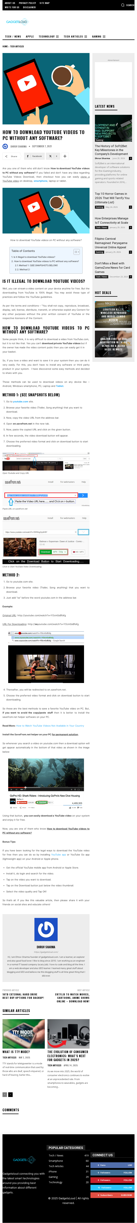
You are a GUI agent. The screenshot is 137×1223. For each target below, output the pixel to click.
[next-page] (10, 1094)
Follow (128, 1172)
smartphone (40, 180)
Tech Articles (17, 46)
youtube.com (20, 401)
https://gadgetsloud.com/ (46, 952)
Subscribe (126, 1195)
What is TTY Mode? (16, 1052)
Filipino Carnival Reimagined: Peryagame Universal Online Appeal (111, 243)
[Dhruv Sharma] (6, 146)
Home (5, 46)
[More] (65, 156)
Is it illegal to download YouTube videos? (34, 257)
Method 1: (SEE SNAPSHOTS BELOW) (38, 265)
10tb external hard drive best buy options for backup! (23, 996)
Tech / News (101, 227)
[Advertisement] (113, 80)
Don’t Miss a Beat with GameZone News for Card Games (112, 268)
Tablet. (60, 386)
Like (130, 1165)
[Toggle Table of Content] (75, 252)
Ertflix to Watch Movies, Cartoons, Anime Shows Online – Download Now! (72, 997)
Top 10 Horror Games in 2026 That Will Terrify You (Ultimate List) (112, 198)
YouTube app (58, 854)
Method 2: (25, 269)
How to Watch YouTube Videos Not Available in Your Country (50, 725)
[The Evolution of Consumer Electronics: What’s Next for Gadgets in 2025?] (68, 1034)
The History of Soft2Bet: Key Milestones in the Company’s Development (111, 150)
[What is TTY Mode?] (23, 1034)
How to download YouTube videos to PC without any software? (46, 261)
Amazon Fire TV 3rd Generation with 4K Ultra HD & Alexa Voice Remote (113, 344)
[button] (128, 5)
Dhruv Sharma (19, 146)
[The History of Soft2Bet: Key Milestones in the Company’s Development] (113, 128)
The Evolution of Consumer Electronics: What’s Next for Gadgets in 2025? (67, 1056)
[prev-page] (4, 1094)
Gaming (99, 140)
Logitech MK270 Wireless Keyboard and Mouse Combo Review (113, 314)
